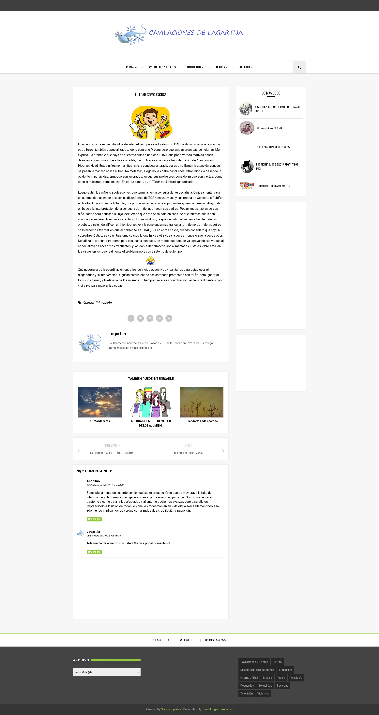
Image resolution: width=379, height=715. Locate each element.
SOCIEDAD (244, 67)
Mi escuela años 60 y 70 (269, 128)
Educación (103, 303)
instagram (218, 640)
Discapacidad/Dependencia (257, 669)
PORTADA (131, 67)
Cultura (88, 303)
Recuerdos (247, 685)
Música (267, 677)
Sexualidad (265, 685)
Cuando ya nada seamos (202, 421)
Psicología (296, 677)
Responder (94, 519)
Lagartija (93, 531)
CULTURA (220, 67)
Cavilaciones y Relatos (254, 662)
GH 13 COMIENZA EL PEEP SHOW (273, 147)
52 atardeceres (100, 421)
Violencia (263, 693)
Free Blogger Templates (217, 709)
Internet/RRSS (249, 677)
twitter (190, 640)
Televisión (246, 693)
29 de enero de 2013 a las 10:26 (104, 535)
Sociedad (282, 685)
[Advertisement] (269, 265)
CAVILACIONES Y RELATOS (161, 67)
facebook (163, 640)
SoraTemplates (171, 709)
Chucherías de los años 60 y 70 (273, 185)
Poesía (281, 677)
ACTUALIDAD (194, 67)
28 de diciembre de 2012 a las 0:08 (105, 485)
